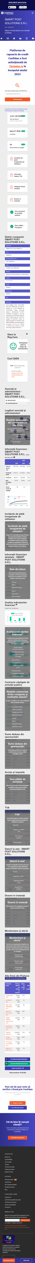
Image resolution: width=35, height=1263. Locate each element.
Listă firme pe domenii (10, 1202)
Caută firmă (8, 1182)
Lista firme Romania (17, 109)
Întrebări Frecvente (10, 1187)
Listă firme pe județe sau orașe (13, 1199)
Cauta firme (8, 109)
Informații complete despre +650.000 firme (16, 91)
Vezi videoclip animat (17, 1107)
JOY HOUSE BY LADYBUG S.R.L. (9, 1043)
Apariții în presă (9, 1172)
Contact (7, 1164)
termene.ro (8, 1207)
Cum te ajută (8, 1162)
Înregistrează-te (16, 324)
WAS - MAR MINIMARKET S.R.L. (9, 1006)
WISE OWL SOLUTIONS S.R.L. (9, 1013)
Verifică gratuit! (17, 99)
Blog (6, 1189)
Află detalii (26, 1260)
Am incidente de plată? (11, 1184)
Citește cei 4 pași (17, 1103)
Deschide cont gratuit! (17, 1137)
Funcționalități (8, 1159)
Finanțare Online (11, 1179)
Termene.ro (16, 66)
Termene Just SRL (17, 1227)
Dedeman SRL (8, 1225)
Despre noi (7, 1157)
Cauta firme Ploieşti (19, 110)
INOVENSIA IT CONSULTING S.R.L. (9, 1027)
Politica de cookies (9, 1169)
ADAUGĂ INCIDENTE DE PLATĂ (19, 1063)
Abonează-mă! (25, 1220)
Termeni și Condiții (9, 1167)
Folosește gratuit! (9, 1260)
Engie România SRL (17, 1225)
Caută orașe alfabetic (10, 1204)
